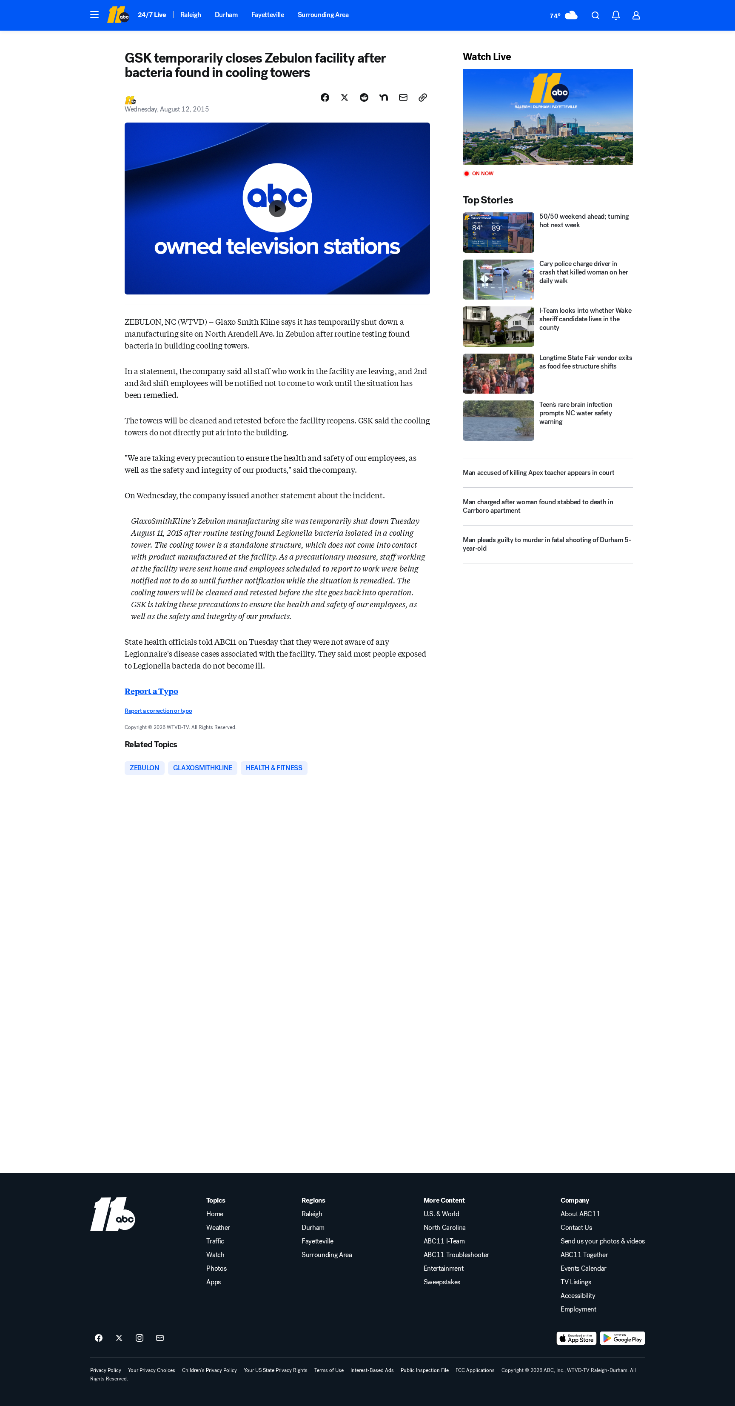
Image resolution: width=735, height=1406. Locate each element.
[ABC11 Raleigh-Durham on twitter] (119, 1338)
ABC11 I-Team (444, 1241)
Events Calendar (584, 1268)
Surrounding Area (323, 14)
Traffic (215, 1241)
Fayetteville (267, 14)
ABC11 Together (584, 1255)
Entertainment (444, 1268)
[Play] (548, 117)
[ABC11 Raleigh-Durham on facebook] (98, 1338)
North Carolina (445, 1227)
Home (214, 1214)
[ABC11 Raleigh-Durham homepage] (118, 15)
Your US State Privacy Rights (276, 1370)
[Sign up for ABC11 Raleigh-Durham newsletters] (159, 1338)
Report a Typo (151, 690)
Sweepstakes (442, 1282)
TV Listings (576, 1282)
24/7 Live (152, 14)
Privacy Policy (105, 1370)
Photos (216, 1268)
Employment (578, 1309)
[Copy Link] (423, 97)
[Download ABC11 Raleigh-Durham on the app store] (576, 1338)
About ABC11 (580, 1214)
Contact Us (576, 1227)
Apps (213, 1282)
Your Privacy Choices (151, 1370)
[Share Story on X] (344, 97)
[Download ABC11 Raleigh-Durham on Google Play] (622, 1338)
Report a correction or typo (158, 711)
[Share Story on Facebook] (325, 97)
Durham (226, 14)
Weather (218, 1227)
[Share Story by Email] (403, 97)
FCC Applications (475, 1370)
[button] (94, 14)
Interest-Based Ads (372, 1370)
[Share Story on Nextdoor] (383, 97)
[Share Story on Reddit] (364, 97)
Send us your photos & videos (603, 1241)
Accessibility (578, 1295)
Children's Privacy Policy (209, 1370)
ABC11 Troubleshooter (457, 1255)
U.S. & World (441, 1214)
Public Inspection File (425, 1370)
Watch (215, 1255)
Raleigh (190, 14)
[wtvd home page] (112, 1214)
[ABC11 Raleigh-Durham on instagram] (139, 1338)
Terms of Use (329, 1370)
